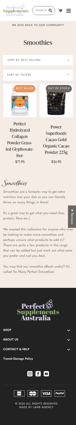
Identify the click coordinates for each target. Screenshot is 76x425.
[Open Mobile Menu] (68, 10)
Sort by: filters (19, 75)
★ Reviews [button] (72, 216)
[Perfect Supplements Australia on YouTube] (46, 373)
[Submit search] (50, 10)
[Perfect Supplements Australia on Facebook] (38, 373)
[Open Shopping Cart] (60, 10)
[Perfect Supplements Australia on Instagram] (30, 373)
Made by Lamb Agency (36, 407)
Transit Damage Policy (18, 359)
